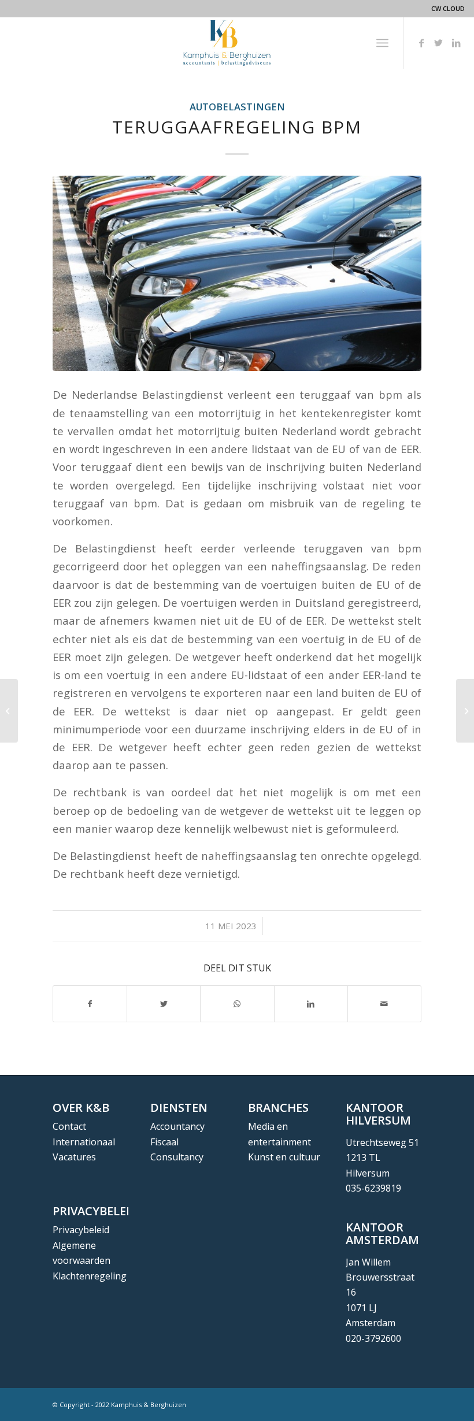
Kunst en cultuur (284, 1157)
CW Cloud (448, 8)
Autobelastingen (237, 106)
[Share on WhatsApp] (237, 1004)
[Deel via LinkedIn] (311, 1004)
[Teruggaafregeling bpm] (237, 273)
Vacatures (74, 1157)
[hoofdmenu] (382, 42)
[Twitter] (438, 42)
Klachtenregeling (90, 1276)
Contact (69, 1126)
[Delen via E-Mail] (384, 1004)
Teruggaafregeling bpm (237, 127)
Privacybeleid (81, 1229)
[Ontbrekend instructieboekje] (465, 711)
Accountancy (177, 1126)
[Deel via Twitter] (163, 1004)
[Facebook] (421, 42)
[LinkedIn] (456, 42)
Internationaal (84, 1142)
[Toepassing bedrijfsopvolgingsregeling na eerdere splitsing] (9, 711)
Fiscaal (164, 1142)
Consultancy (176, 1157)
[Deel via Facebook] (90, 1004)
